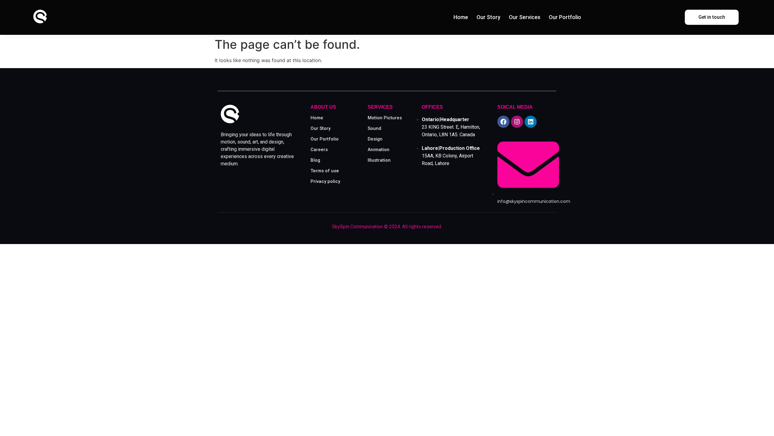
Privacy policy (325, 181)
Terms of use (325, 170)
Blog (315, 160)
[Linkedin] (531, 122)
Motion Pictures (385, 118)
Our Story (488, 17)
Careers (319, 149)
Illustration (379, 160)
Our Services (524, 17)
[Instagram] (517, 122)
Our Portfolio (565, 17)
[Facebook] (503, 122)
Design (375, 139)
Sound (374, 128)
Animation (378, 149)
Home (461, 17)
